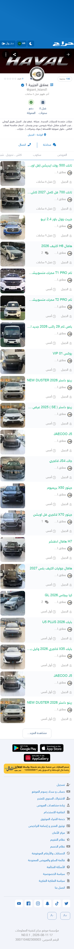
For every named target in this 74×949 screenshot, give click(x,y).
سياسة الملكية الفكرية (52, 881)
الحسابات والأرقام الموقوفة (48, 853)
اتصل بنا (60, 888)
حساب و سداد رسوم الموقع (48, 792)
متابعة (65, 79)
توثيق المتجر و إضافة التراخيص (46, 826)
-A (52, 916)
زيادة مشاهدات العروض (51, 805)
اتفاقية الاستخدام (54, 812)
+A (65, 916)
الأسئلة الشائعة (56, 867)
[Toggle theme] (30, 44)
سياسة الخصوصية (54, 874)
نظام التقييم (57, 840)
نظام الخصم (57, 847)
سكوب (37, 155)
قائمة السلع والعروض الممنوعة (46, 860)
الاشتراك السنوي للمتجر (51, 799)
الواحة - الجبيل (35, 135)
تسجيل (61, 785)
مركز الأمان (58, 833)
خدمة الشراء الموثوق (53, 819)
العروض (62, 155)
